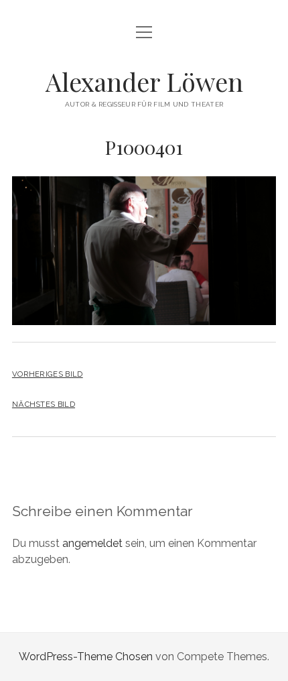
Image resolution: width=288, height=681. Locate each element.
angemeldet (92, 543)
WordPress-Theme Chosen (86, 656)
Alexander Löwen (144, 81)
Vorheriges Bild (47, 374)
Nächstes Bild (43, 404)
